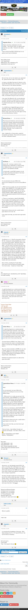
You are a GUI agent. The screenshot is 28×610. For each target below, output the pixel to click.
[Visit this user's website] (11, 315)
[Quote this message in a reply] (15, 67)
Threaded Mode (24, 31)
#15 (26, 286)
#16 (26, 323)
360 (5, 375)
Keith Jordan (7, 503)
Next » (12, 27)
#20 (26, 528)
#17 (26, 379)
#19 (26, 508)
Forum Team (14, 604)
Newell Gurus (3, 21)
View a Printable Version (6, 560)
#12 (26, 75)
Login (3, 14)
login (23, 1)
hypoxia (6, 232)
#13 (26, 157)
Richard (6, 458)
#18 (26, 462)
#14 (26, 236)
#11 (26, 38)
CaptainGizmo (8, 71)
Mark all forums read (7, 596)
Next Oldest (5, 550)
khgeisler (6, 524)
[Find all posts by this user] (13, 67)
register (2, 2)
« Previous (3, 27)
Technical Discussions (13, 21)
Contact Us (5, 604)
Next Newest (12, 550)
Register (11, 14)
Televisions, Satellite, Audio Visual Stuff (10, 22)
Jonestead (7, 34)
